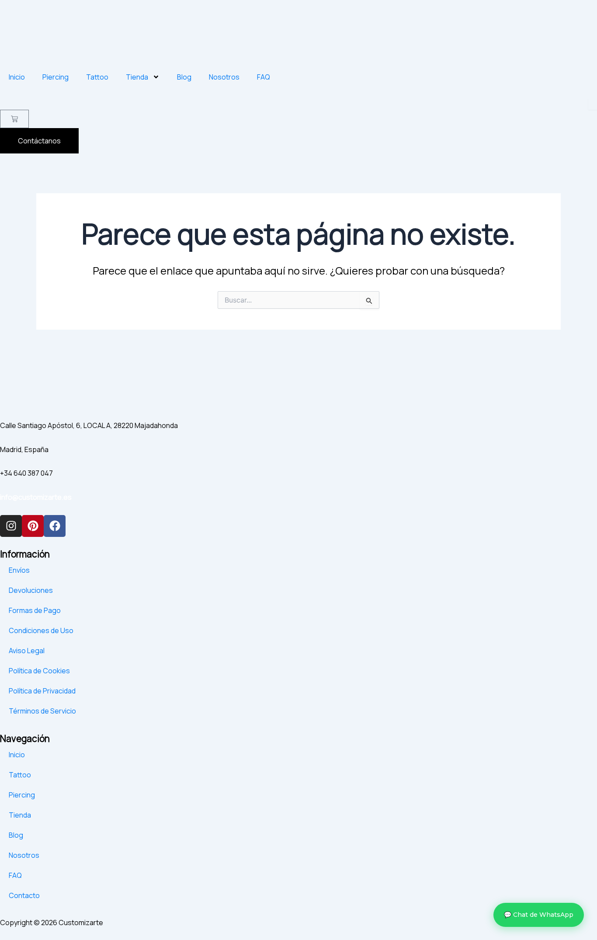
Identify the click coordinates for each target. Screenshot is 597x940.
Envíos (19, 570)
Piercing (55, 77)
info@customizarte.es (36, 497)
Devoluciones (31, 590)
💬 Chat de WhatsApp (538, 915)
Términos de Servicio (42, 711)
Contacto (24, 895)
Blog (184, 77)
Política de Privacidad (42, 691)
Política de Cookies (39, 670)
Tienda (137, 77)
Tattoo (97, 77)
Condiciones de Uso (41, 630)
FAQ (263, 77)
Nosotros (224, 77)
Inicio (17, 77)
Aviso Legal (27, 650)
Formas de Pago (35, 610)
